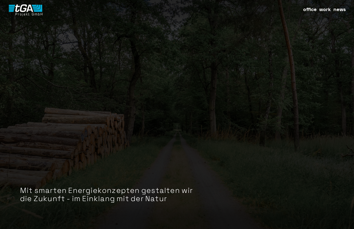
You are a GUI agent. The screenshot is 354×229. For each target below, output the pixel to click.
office (310, 9)
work (325, 9)
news (339, 9)
